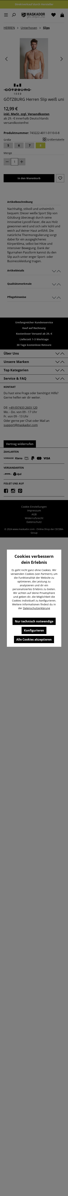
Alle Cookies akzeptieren (34, 639)
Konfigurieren (34, 630)
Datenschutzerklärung (36, 608)
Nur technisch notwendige (34, 621)
